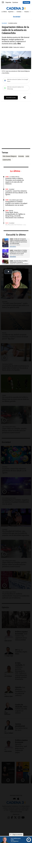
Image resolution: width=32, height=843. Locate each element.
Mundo (11, 210)
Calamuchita (7, 160)
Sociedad (4, 23)
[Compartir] (24, 97)
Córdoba (19, 11)
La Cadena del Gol (14, 177)
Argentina (10, 11)
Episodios (13, 247)
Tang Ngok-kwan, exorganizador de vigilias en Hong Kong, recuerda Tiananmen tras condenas (15, 214)
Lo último (15, 171)
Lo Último (4, 11)
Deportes (8, 2)
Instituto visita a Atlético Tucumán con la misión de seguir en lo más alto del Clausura (14, 181)
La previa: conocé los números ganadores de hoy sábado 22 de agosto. (16, 192)
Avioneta (21, 156)
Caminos (15, 2)
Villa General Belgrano (10, 156)
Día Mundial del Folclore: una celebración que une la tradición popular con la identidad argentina (16, 227)
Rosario (26, 11)
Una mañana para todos (16, 200)
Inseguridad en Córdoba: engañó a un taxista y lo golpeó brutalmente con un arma (16, 203)
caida (27, 156)
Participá (26, 2)
